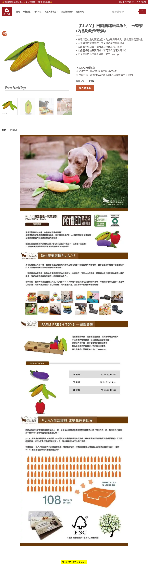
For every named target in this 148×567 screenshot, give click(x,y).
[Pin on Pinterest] (94, 96)
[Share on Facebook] (78, 96)
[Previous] (7, 61)
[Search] (142, 11)
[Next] (66, 61)
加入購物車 (85, 87)
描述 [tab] (4, 130)
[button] (126, 2)
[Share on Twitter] (84, 96)
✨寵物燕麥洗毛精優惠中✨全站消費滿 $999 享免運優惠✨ (27, 2)
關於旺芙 (80, 11)
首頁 (18, 11)
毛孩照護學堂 (50, 11)
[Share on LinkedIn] (99, 96)
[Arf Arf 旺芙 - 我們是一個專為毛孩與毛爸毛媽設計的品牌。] (7, 11)
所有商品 (38, 11)
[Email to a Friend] (89, 96)
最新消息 (27, 11)
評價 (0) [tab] (13, 130)
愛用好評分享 (67, 11)
